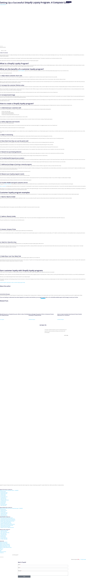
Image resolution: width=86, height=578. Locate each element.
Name (19, 564)
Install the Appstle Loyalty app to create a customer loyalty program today (12, 282)
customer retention (7, 183)
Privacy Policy (2, 554)
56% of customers (3, 186)
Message (19, 570)
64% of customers (22, 70)
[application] (37, 2)
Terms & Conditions (8, 554)
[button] (68, 2)
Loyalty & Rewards (3, 4)
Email (19, 567)
